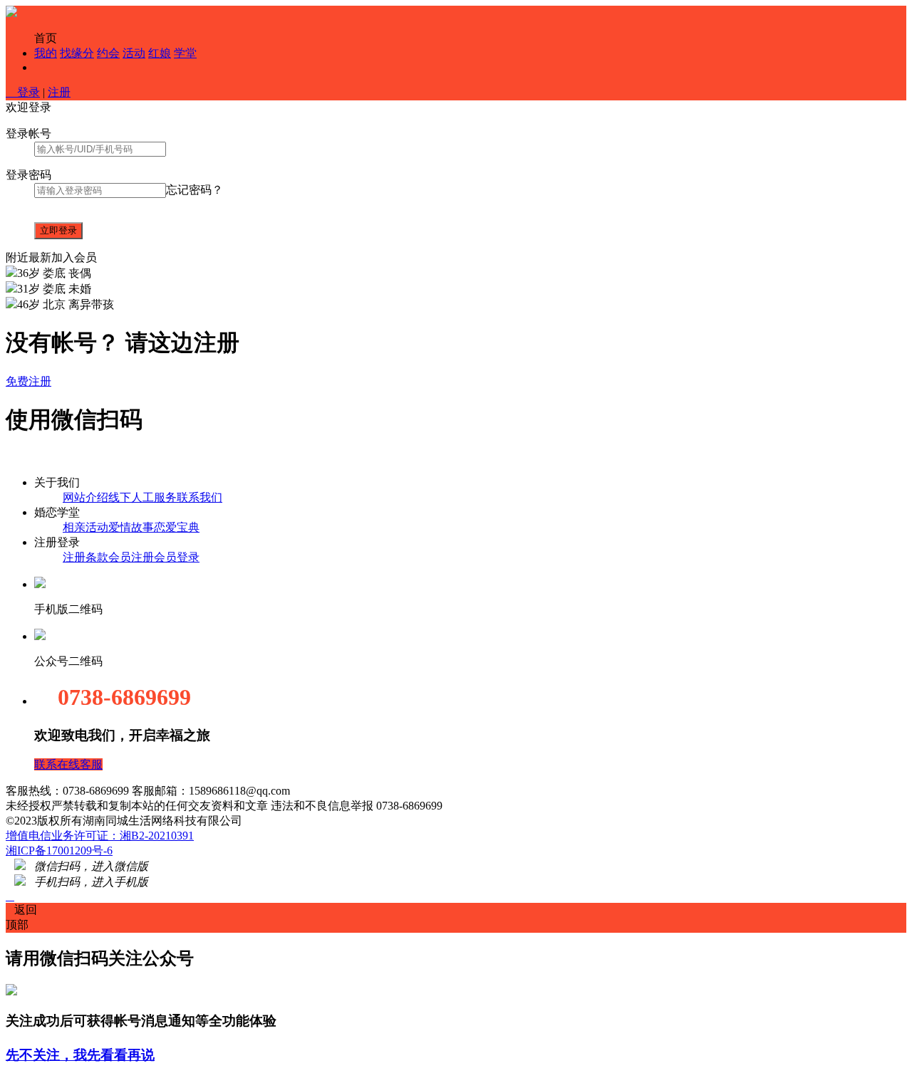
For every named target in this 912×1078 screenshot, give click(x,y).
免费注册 (28, 381)
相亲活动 (85, 527)
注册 (59, 92)
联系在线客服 (68, 764)
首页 (45, 38)
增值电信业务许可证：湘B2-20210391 (100, 836)
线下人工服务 (142, 497)
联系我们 (199, 497)
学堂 (185, 53)
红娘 (159, 53)
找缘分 (77, 53)
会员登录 (177, 557)
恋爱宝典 (177, 527)
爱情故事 (131, 527)
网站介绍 (85, 497)
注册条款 (85, 557)
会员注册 (131, 557)
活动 (134, 53)
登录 (23, 92)
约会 (108, 53)
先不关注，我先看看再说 (80, 1054)
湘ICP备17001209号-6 (59, 850)
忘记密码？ (194, 190)
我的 (45, 53)
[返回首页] (11, 13)
